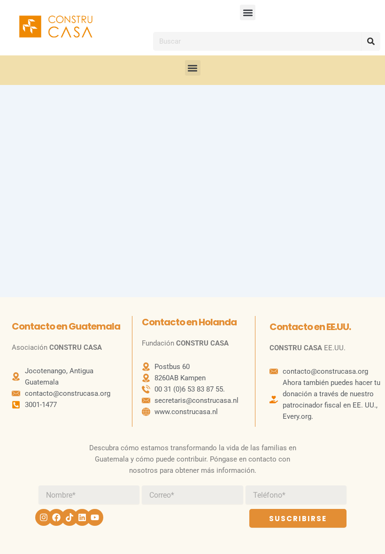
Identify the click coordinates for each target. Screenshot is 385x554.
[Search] (371, 41)
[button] (247, 12)
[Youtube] (94, 517)
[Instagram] (43, 517)
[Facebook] (56, 517)
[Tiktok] (69, 517)
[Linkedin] (82, 517)
